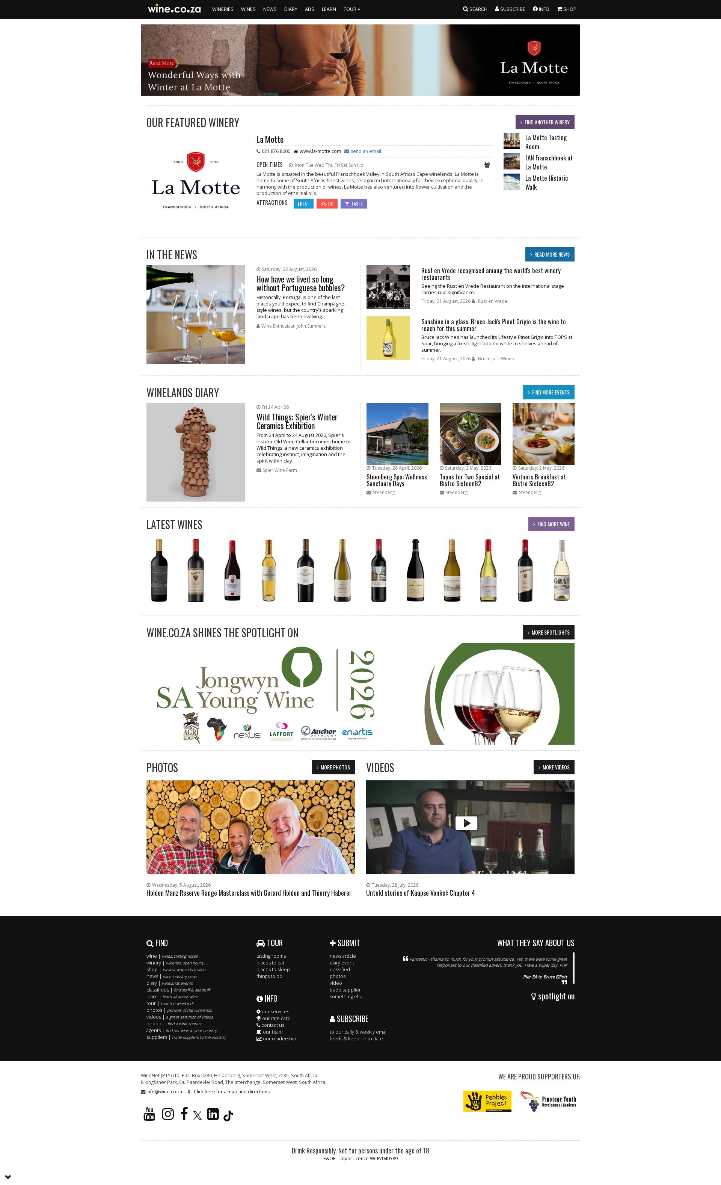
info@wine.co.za (164, 1091)
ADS (309, 9)
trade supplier (345, 990)
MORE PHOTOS (335, 767)
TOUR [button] (350, 9)
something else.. (348, 996)
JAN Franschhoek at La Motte (549, 162)
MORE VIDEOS (556, 767)
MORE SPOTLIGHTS (551, 632)
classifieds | (178, 990)
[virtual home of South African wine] (174, 9)
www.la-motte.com (320, 151)
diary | (169, 983)
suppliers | (186, 1037)
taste (357, 203)
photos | (179, 1010)
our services (275, 1011)
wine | (173, 956)
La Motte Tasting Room (546, 142)
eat (306, 203)
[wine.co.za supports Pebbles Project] (487, 1100)
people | (174, 1023)
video (336, 983)
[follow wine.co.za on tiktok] (228, 1117)
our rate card (276, 1018)
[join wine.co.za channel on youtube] (149, 1117)
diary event (342, 963)
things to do (269, 976)
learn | (172, 996)
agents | (181, 1030)
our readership (279, 1038)
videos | (179, 1017)
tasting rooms (271, 956)
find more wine (553, 524)
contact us (272, 1025)
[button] (8, 1177)
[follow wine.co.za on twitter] (197, 1117)
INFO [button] (543, 9)
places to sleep (273, 969)
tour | (170, 1003)
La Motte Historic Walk (546, 182)
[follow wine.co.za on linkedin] (213, 1117)
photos (337, 976)
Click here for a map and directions (232, 1091)
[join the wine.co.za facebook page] (184, 1117)
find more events (551, 392)
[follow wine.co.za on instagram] (167, 1117)
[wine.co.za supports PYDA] (547, 1100)
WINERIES (223, 9)
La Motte (270, 139)
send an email (366, 151)
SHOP (569, 9)
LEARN (329, 9)
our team (272, 1032)
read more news (552, 254)
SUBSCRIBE (351, 1018)
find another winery (547, 122)
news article (343, 956)
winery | (175, 963)
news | (171, 976)
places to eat (270, 963)
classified (340, 969)
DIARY (290, 9)
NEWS (270, 9)
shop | (175, 969)
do (330, 203)
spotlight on (555, 996)
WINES (248, 9)
